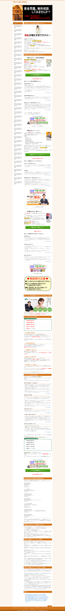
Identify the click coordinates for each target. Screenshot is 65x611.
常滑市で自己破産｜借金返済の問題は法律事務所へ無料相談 (18, 182)
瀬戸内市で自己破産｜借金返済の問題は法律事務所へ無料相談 (18, 150)
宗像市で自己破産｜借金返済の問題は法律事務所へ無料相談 (18, 71)
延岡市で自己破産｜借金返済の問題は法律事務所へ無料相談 (18, 38)
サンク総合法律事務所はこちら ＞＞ (38, 74)
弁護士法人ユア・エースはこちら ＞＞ (37, 154)
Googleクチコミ (49, 92)
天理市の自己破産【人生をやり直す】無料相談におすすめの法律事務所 (35, 600)
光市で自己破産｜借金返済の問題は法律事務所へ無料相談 (18, 162)
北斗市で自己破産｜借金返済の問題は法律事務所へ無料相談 (18, 117)
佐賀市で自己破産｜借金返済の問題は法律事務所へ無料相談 (18, 47)
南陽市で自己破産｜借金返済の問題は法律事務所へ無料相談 (18, 92)
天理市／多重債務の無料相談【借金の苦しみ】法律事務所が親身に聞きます (36, 598)
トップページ (27, 601)
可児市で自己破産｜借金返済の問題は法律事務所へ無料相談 (18, 34)
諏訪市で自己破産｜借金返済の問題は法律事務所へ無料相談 (18, 51)
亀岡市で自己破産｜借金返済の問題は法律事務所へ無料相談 (18, 141)
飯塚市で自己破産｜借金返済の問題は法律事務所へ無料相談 (18, 84)
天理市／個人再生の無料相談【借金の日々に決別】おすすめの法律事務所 (36, 599)
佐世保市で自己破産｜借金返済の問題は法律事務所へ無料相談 (18, 104)
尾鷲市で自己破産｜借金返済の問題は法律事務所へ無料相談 (18, 96)
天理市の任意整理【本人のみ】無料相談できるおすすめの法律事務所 (35, 594)
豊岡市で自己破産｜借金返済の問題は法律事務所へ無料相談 (18, 121)
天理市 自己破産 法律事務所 (20, 2)
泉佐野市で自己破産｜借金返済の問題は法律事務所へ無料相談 (18, 67)
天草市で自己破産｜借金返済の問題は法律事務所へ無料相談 (18, 112)
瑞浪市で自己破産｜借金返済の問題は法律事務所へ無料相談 (18, 63)
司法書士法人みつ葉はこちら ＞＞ (38, 227)
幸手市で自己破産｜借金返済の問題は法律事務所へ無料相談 (18, 108)
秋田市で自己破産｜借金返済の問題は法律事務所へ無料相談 (18, 178)
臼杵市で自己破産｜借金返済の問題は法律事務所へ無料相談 (18, 158)
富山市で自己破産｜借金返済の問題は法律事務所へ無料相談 (18, 137)
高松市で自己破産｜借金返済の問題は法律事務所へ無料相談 (18, 75)
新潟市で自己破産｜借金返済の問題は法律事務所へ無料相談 (18, 154)
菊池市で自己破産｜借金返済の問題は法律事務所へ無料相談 (18, 55)
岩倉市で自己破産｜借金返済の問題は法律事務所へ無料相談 (18, 145)
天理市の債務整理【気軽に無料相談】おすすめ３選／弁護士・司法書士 (35, 595)
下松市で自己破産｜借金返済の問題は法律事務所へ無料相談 (18, 129)
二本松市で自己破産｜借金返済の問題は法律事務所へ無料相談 (18, 88)
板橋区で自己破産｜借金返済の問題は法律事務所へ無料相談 (18, 59)
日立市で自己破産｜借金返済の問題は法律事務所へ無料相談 (18, 100)
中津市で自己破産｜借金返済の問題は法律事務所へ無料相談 (18, 174)
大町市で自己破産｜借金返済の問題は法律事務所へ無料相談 (18, 166)
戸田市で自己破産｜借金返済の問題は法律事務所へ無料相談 (18, 43)
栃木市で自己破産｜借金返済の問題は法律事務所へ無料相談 (18, 26)
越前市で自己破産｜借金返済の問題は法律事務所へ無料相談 (18, 170)
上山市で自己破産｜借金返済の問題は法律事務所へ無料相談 (18, 30)
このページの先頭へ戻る (50, 606)
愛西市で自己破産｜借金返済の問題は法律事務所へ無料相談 (18, 125)
